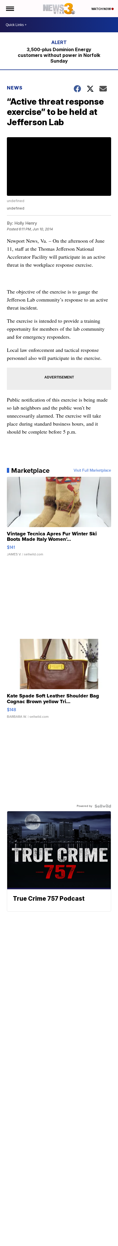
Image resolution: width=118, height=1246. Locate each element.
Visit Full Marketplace (92, 471)
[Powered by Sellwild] (103, 806)
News (15, 88)
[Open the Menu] (9, 8)
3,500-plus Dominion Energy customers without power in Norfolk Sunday (59, 55)
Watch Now (101, 9)
